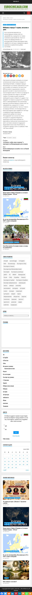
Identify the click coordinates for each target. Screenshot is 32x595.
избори (11, 285)
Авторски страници (11, 24)
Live (29, 13)
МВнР (14, 274)
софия (20, 302)
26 (27, 464)
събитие (6, 305)
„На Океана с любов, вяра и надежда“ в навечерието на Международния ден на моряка (15, 142)
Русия (5, 277)
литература (6, 394)
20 (5, 464)
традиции (14, 305)
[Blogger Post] (13, 76)
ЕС (10, 274)
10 (19, 458)
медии (13, 294)
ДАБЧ (5, 274)
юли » (27, 470)
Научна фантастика (9, 368)
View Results (16, 436)
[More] (22, 76)
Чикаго (23, 277)
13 (5, 461)
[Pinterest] (11, 76)
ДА (6, 426)
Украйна (16, 277)
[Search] (24, 13)
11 (23, 458)
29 (12, 467)
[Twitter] (19, 76)
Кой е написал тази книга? (16, 570)
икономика (7, 288)
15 (12, 461)
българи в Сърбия (9, 280)
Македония (21, 274)
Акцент (5, 371)
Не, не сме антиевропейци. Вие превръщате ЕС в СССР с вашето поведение (16, 207)
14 (8, 461)
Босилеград (11, 263)
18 (23, 461)
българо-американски (10, 283)
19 (27, 461)
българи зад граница (19, 187)
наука (19, 294)
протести (6, 302)
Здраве (5, 383)
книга (5, 291)
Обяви (4, 400)
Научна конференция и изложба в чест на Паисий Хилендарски (16, 148)
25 (23, 464)
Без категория (6, 374)
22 (12, 464)
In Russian (5, 360)
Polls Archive (6, 439)
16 (16, 461)
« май (4, 470)
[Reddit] (5, 76)
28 (8, 467)
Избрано (5, 389)
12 (27, 458)
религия (13, 302)
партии (24, 296)
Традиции (16, 242)
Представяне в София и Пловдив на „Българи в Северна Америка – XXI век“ (16, 181)
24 (19, 464)
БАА (5, 263)
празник (14, 299)
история (22, 288)
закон (5, 285)
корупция (19, 291)
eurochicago (13, 261)
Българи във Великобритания (12, 269)
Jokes (4, 24)
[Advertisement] (14, 336)
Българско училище (17, 272)
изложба (18, 285)
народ (14, 137)
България (9, 137)
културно (6, 294)
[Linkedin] (8, 76)
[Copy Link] (16, 76)
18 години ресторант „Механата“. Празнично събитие (16, 490)
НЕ (5, 429)
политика (16, 215)
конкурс (11, 291)
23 (16, 464)
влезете (11, 160)
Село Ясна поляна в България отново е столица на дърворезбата (16, 234)
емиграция (22, 283)
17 (19, 461)
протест (21, 299)
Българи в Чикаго (9, 266)
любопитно (6, 397)
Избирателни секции (8, 386)
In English (21, 261)
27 (5, 467)
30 (16, 467)
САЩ (10, 277)
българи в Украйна (22, 280)
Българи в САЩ (21, 263)
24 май (6, 261)
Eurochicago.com (16, 6)
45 (3, 355)
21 (8, 464)
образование (7, 296)
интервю (15, 288)
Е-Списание (7, 189)
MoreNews (24, 588)
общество (16, 296)
